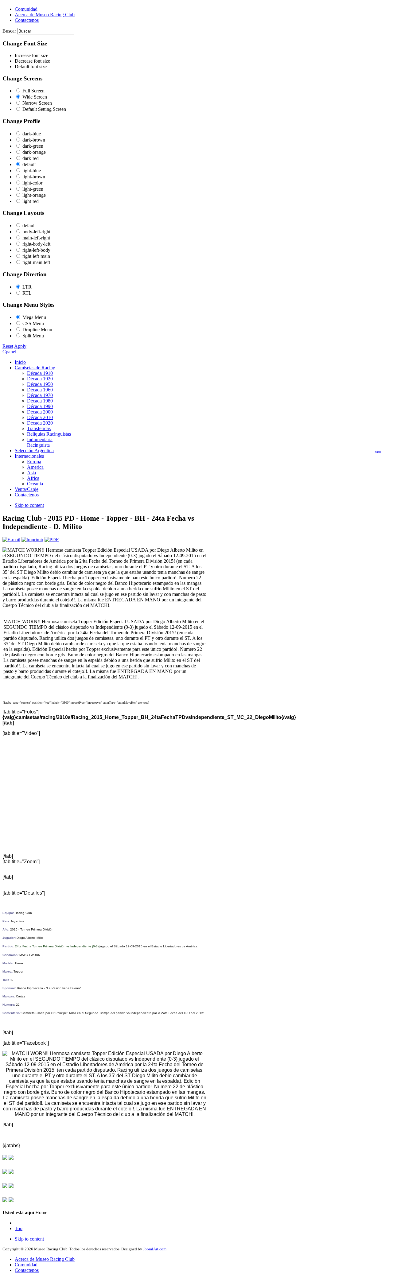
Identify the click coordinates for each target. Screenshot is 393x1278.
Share (378, 451)
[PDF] (52, 539)
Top (18, 1228)
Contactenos (27, 1270)
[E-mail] (11, 539)
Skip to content (29, 505)
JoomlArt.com (154, 1249)
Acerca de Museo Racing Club (45, 1259)
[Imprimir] (32, 539)
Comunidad (26, 1264)
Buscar (9, 30)
